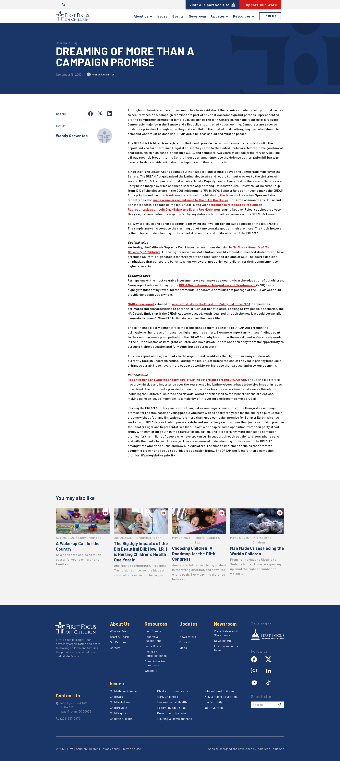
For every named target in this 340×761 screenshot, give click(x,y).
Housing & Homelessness (174, 718)
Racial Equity (214, 702)
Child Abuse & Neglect (125, 691)
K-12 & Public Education (221, 696)
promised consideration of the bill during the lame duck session (206, 195)
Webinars (151, 670)
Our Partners (118, 642)
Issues (162, 16)
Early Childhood (167, 696)
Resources (242, 16)
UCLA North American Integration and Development (217, 285)
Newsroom (197, 16)
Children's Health (121, 718)
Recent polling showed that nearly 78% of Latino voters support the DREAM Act (187, 379)
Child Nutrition (120, 702)
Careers (115, 647)
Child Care (117, 696)
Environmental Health (172, 702)
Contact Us (68, 695)
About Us (141, 16)
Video (183, 647)
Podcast (185, 642)
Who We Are (118, 631)
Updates (218, 16)
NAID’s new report (141, 304)
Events (178, 16)
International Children (219, 691)
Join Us (270, 16)
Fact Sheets (153, 631)
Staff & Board (119, 636)
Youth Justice (214, 707)
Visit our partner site (209, 5)
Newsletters (187, 636)
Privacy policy (110, 749)
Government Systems (172, 713)
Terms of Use (132, 749)
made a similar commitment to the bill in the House (190, 200)
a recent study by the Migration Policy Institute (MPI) (211, 304)
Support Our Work (260, 5)
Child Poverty (119, 707)
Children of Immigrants (172, 691)
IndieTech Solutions (270, 749)
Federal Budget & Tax (171, 707)
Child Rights (118, 713)
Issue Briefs (153, 646)
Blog (75, 43)
